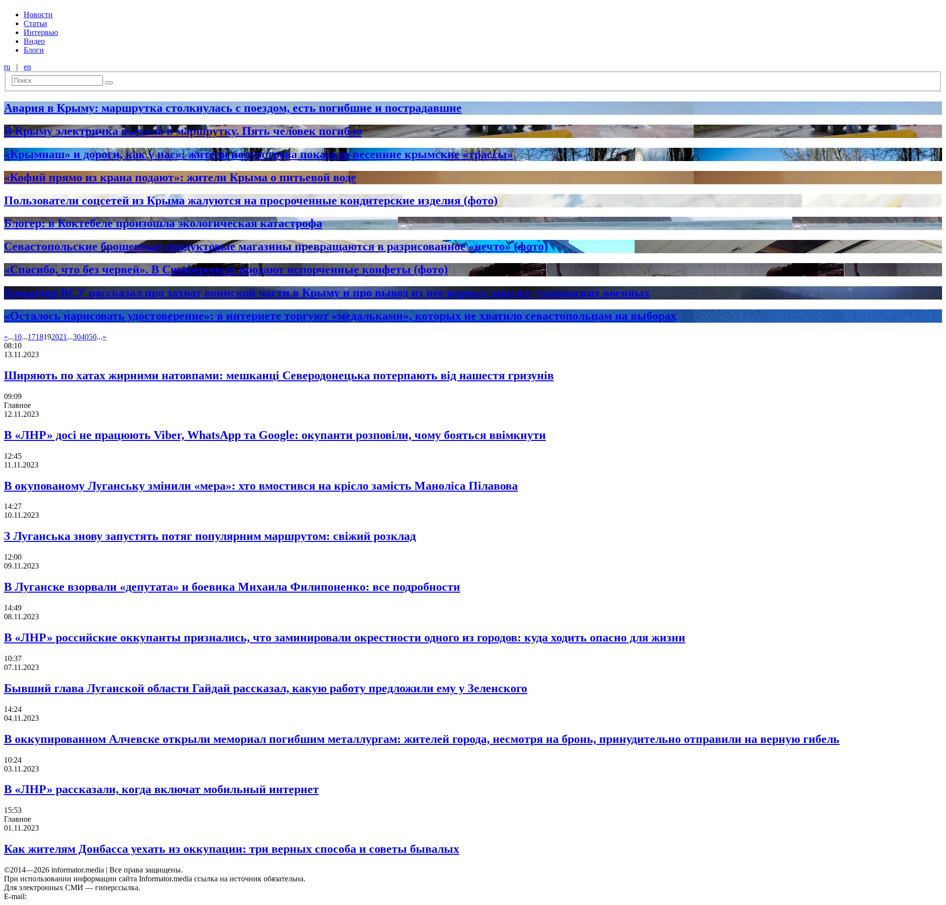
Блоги (34, 50)
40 (85, 337)
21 (63, 337)
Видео (34, 41)
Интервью (41, 32)
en (27, 67)
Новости (38, 14)
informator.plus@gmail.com (72, 896)
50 (93, 337)
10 (18, 337)
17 (31, 337)
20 (55, 337)
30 (77, 337)
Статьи (35, 23)
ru (7, 67)
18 (39, 337)
